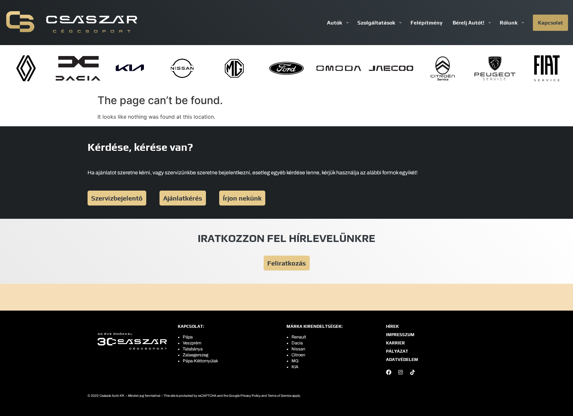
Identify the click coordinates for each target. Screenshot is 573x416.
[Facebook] (388, 372)
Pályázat (397, 351)
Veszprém (192, 343)
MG (294, 361)
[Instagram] (400, 372)
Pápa (188, 337)
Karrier (395, 342)
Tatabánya (193, 349)
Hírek (392, 326)
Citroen (298, 355)
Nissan (298, 349)
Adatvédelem (402, 359)
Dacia (297, 343)
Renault (298, 337)
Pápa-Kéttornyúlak (200, 361)
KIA (294, 367)
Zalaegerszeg (195, 355)
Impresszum (400, 334)
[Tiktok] (412, 372)
